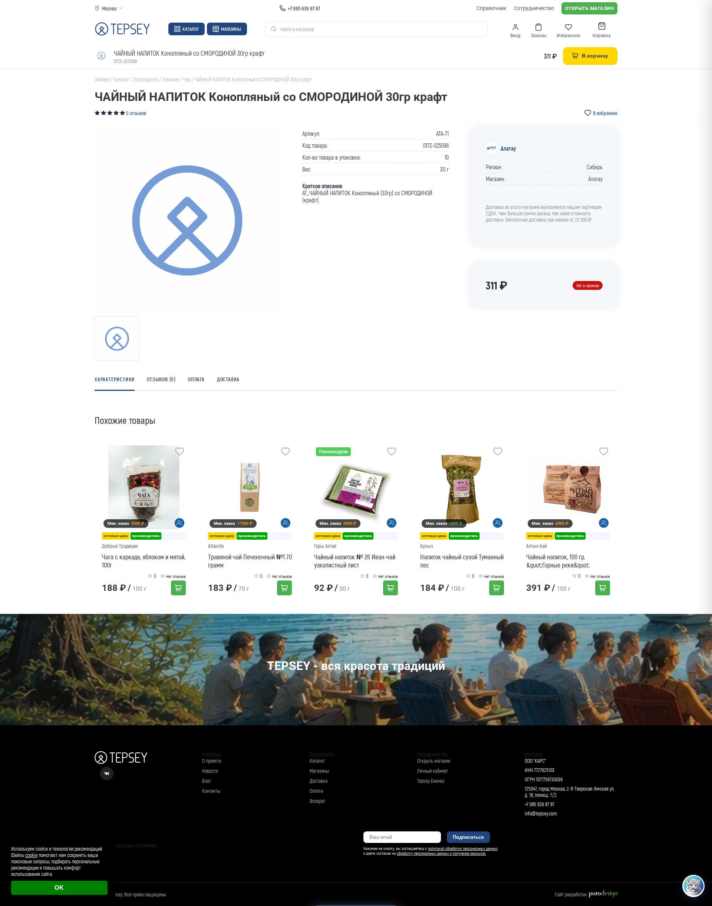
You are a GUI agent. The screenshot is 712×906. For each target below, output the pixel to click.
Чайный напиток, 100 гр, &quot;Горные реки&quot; (558, 561)
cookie (31, 855)
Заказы (538, 35)
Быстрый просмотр (146, 487)
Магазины (231, 29)
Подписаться (468, 837)
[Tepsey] (122, 29)
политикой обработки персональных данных (463, 848)
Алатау (508, 148)
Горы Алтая (325, 546)
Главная (102, 79)
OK (59, 887)
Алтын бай (536, 546)
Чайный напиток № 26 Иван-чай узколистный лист (354, 561)
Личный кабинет (432, 771)
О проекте (211, 761)
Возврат (317, 801)
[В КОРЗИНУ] (178, 587)
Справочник (492, 8)
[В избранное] (179, 452)
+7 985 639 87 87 (304, 8)
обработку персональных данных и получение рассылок (441, 853)
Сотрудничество (534, 8)
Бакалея (171, 79)
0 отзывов (136, 113)
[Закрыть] (698, 840)
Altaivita (216, 546)
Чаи (186, 79)
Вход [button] (515, 35)
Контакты (211, 791)
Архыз (426, 546)
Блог (206, 781)
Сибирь (595, 166)
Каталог (190, 29)
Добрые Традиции (120, 546)
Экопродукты (146, 79)
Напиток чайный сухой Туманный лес (462, 561)
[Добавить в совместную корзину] (179, 523)
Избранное (568, 35)
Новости (210, 771)
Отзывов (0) (161, 379)
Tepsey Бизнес (431, 781)
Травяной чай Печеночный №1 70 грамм (250, 561)
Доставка (228, 379)
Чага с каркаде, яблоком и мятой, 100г (143, 561)
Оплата (196, 379)
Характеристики (115, 379)
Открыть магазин (589, 8)
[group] (187, 220)
